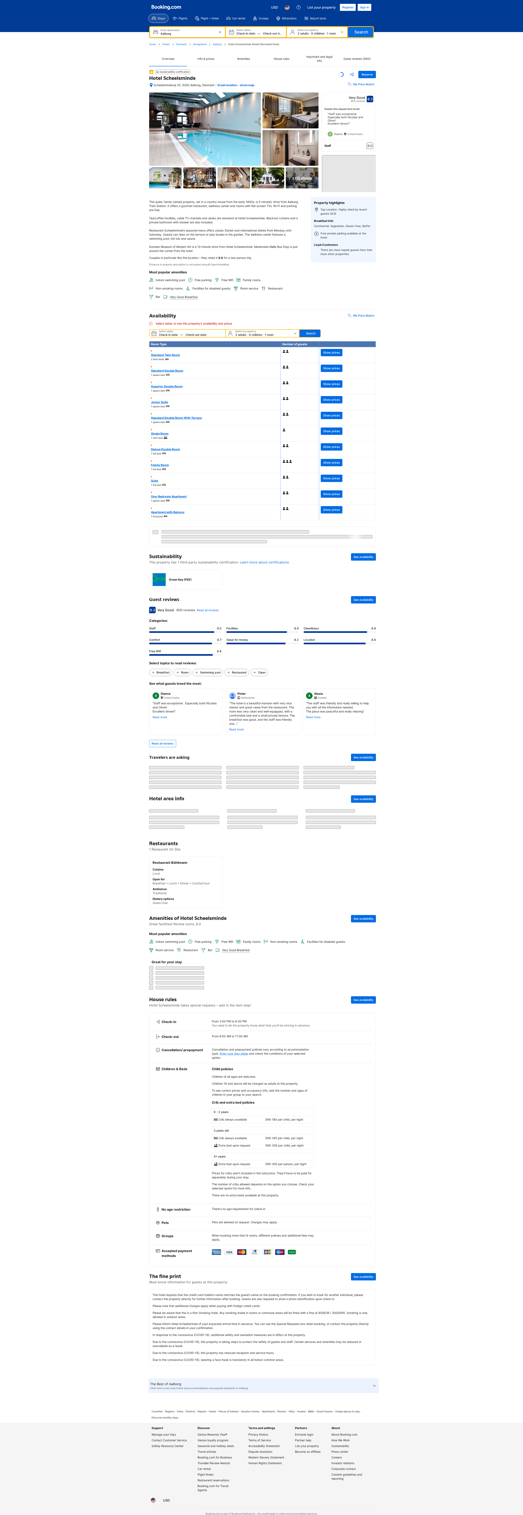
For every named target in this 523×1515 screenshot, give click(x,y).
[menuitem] (158, 18)
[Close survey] (370, 1243)
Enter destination (170, 30)
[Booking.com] (166, 7)
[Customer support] (298, 7)
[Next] (373, 126)
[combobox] (188, 34)
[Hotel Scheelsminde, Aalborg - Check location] (151, 85)
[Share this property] (352, 74)
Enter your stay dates (234, 1359)
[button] (349, 171)
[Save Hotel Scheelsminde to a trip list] (341, 74)
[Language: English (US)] (287, 7)
